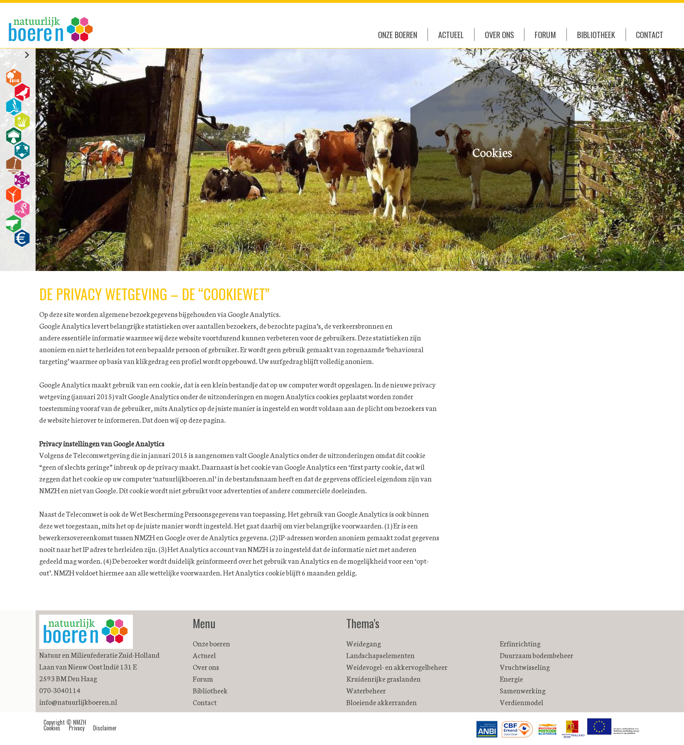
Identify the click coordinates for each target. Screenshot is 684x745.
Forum (545, 34)
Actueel (451, 34)
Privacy (76, 728)
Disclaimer (105, 728)
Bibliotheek (596, 34)
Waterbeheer (366, 690)
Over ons (499, 34)
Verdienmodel (521, 702)
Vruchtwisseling (525, 667)
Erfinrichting (520, 643)
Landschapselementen (380, 655)
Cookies (51, 728)
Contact (649, 34)
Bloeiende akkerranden (381, 702)
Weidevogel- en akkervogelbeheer (396, 667)
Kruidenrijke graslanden (383, 678)
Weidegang (363, 643)
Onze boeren (397, 34)
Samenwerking (522, 690)
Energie (511, 678)
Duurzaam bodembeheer (536, 655)
